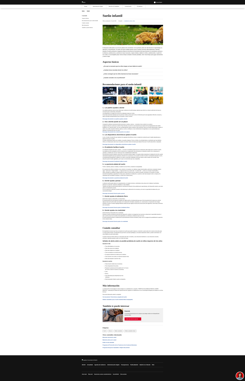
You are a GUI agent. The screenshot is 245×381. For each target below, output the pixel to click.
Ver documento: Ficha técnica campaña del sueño (115, 297)
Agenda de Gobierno (100, 364)
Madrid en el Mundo (145, 364)
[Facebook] (83, 369)
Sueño (104, 330)
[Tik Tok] (106, 369)
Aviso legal (84, 374)
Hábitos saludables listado (130, 330)
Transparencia (125, 364)
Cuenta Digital (159, 2)
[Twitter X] (91, 369)
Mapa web (90, 374)
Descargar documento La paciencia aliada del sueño (115, 177)
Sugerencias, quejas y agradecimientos (102, 374)
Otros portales (123, 374)
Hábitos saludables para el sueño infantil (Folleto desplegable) (118, 299)
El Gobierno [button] (139, 6)
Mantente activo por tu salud (109, 339)
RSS (153, 364)
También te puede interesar (87, 27)
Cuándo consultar (85, 22)
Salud (88, 11)
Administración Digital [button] (98, 6)
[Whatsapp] (103, 369)
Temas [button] (85, 6)
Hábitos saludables (118, 330)
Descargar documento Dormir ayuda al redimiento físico (116, 207)
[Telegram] (114, 369)
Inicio (83, 11)
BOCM (83, 364)
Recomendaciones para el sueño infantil (90, 20)
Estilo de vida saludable (108, 342)
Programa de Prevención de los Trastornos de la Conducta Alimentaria (120, 345)
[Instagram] (87, 369)
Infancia (110, 330)
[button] (133, 319)
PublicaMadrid (134, 364)
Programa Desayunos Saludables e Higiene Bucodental (116, 347)
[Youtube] (95, 369)
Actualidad (90, 364)
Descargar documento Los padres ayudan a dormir (115, 118)
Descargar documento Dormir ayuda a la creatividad (115, 221)
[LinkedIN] (99, 369)
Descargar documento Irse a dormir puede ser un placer (116, 131)
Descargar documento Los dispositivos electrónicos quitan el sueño (119, 144)
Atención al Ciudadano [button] (114, 6)
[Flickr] (110, 369)
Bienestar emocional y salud (109, 337)
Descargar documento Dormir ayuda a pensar (114, 193)
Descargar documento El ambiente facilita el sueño (115, 161)
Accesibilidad (116, 374)
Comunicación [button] (128, 6)
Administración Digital (113, 364)
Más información (85, 25)
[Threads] (118, 369)
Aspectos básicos (85, 18)
